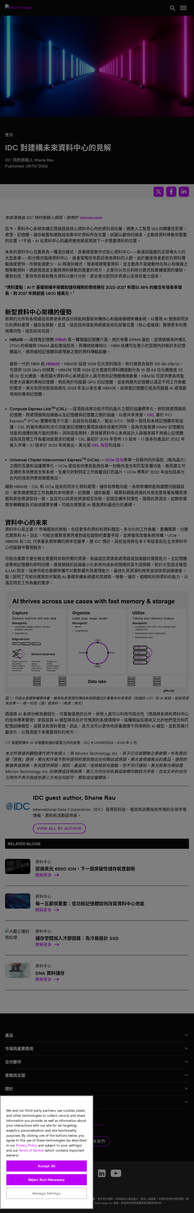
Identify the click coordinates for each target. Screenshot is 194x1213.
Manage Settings (46, 1193)
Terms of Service (31, 1150)
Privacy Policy (26, 1145)
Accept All (46, 1166)
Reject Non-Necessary (46, 1180)
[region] (46, 1152)
